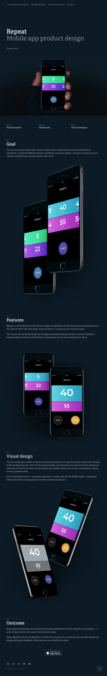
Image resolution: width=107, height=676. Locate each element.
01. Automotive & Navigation (18, 4)
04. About (70, 4)
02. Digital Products (38, 4)
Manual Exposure (16, 465)
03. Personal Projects (56, 4)
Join (31, 465)
